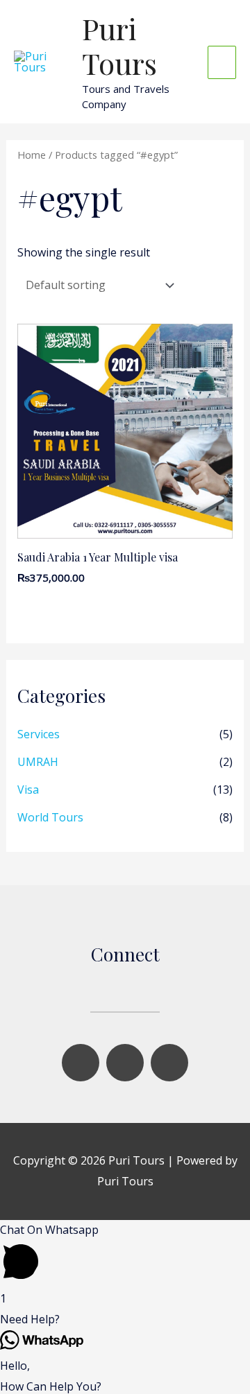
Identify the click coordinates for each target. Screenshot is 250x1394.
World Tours (50, 817)
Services (38, 734)
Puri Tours (119, 45)
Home (31, 155)
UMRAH (37, 761)
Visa (28, 789)
